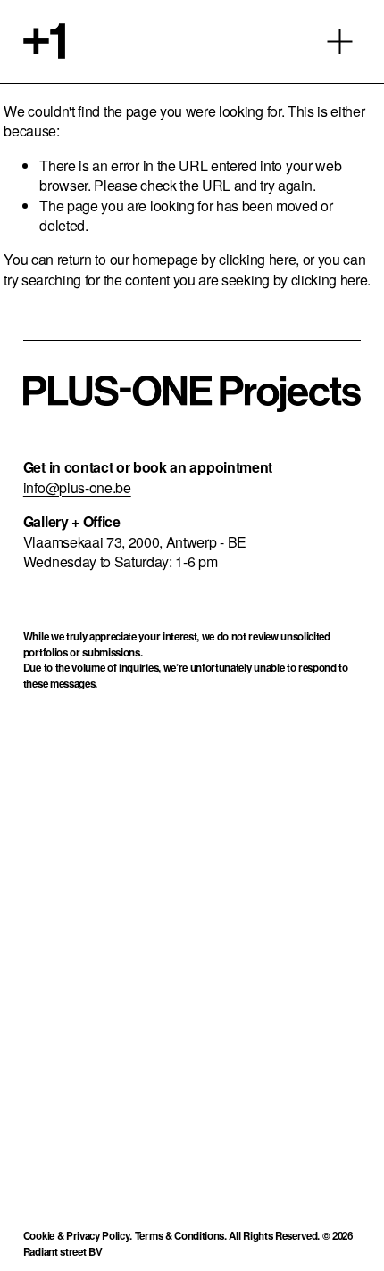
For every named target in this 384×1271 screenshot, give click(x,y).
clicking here (257, 259)
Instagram (134, 786)
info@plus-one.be (77, 488)
